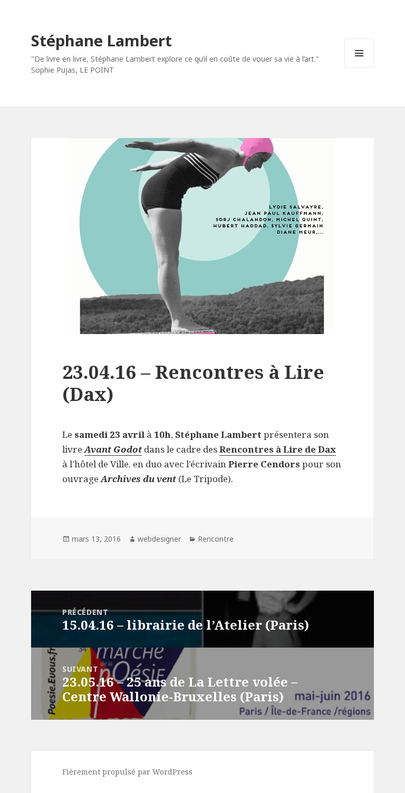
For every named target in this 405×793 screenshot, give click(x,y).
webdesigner (159, 539)
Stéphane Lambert (101, 40)
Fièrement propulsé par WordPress (127, 772)
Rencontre (216, 539)
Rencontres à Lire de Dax (277, 449)
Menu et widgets (359, 67)
